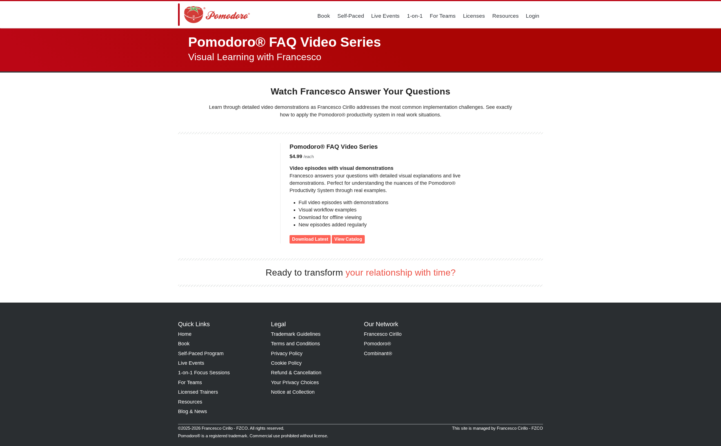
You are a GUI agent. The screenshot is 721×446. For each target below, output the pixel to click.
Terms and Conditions (295, 343)
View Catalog (348, 239)
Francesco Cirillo (383, 334)
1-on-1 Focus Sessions (204, 372)
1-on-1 (415, 16)
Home (185, 334)
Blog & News (192, 411)
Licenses (474, 16)
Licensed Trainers (198, 392)
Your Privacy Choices (295, 382)
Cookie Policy (286, 363)
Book (323, 16)
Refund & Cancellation (296, 372)
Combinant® (378, 353)
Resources (505, 16)
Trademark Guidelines (296, 334)
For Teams (443, 16)
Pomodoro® (377, 343)
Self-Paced (350, 16)
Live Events (385, 16)
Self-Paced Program (201, 353)
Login (532, 16)
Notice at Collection (293, 392)
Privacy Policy (286, 353)
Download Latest (310, 239)
